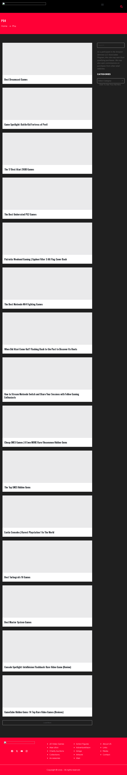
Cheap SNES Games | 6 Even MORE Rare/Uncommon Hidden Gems (35, 442)
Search (122, 46)
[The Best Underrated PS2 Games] (47, 194)
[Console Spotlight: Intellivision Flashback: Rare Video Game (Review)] (47, 646)
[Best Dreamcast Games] (47, 59)
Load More (47, 723)
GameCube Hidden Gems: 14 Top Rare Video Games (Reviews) (33, 712)
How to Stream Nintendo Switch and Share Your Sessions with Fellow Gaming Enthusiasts (41, 395)
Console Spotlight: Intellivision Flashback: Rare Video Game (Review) (37, 667)
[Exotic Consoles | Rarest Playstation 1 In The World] (47, 511)
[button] (102, 4)
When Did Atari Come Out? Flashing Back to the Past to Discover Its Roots (40, 349)
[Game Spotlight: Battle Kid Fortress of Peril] (47, 104)
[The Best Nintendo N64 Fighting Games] (47, 283)
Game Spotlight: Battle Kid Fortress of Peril (26, 124)
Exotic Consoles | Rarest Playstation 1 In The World (29, 532)
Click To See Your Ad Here (110, 85)
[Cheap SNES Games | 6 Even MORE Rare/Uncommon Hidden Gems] (47, 422)
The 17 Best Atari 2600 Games (19, 169)
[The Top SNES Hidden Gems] (47, 467)
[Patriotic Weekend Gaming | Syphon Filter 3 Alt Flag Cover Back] (47, 239)
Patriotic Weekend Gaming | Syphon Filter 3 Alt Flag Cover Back (35, 259)
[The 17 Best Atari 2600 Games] (47, 149)
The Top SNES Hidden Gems (17, 487)
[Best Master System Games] (47, 601)
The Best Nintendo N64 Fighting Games (23, 304)
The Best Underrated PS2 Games (20, 214)
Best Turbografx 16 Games (17, 577)
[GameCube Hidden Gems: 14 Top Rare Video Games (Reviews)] (47, 691)
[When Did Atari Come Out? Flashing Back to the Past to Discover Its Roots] (47, 328)
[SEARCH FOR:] (111, 45)
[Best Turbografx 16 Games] (47, 556)
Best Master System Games (18, 622)
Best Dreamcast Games (16, 79)
